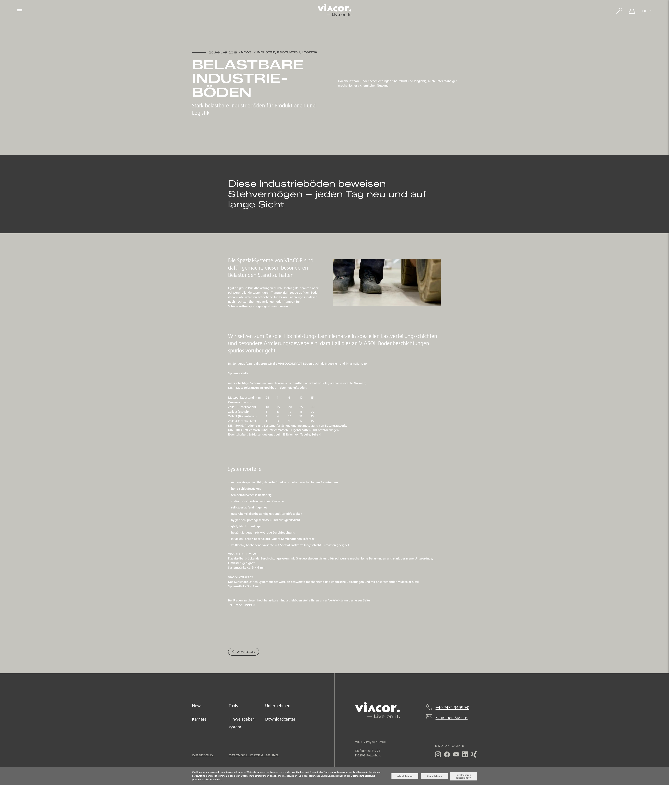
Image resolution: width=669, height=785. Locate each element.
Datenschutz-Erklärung (363, 776)
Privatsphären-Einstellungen (464, 776)
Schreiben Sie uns (452, 718)
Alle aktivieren (405, 776)
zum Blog (245, 652)
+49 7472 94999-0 (452, 708)
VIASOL (290, 364)
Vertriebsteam (338, 600)
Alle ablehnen (434, 776)
